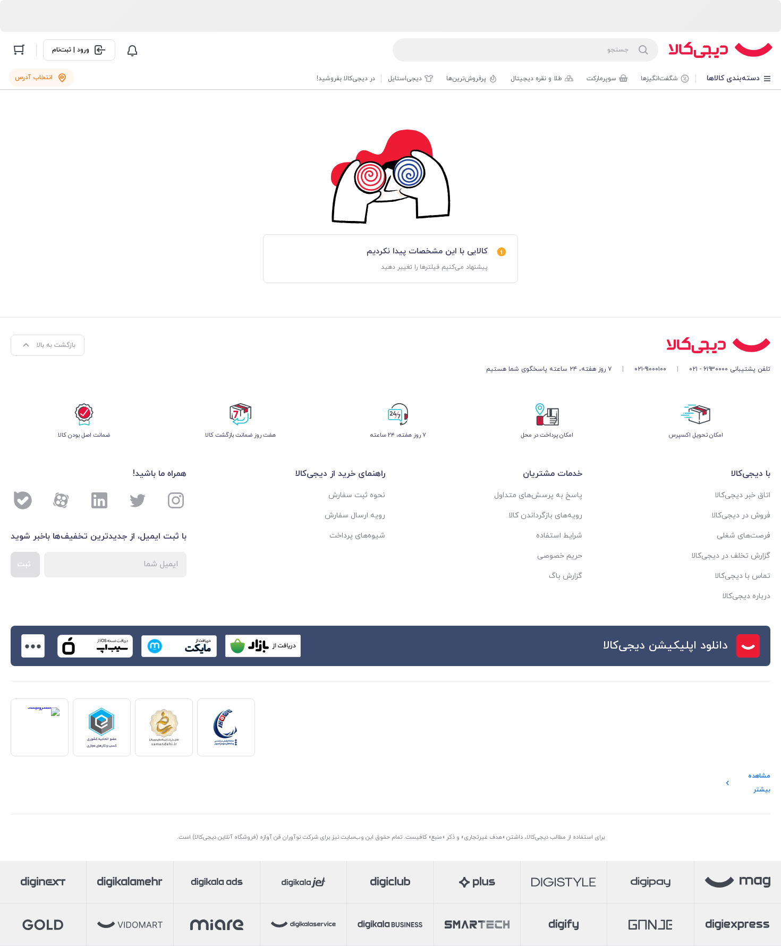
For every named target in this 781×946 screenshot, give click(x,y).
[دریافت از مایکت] (179, 646)
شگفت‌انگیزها (659, 78)
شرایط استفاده (559, 536)
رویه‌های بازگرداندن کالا (545, 515)
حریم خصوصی (559, 556)
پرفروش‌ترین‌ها (466, 78)
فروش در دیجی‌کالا (740, 515)
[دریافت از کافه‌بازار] (263, 646)
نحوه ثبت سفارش (356, 495)
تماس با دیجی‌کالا (742, 576)
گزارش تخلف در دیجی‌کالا (730, 556)
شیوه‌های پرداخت (357, 536)
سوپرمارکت (601, 78)
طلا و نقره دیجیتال (536, 78)
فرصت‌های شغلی (743, 536)
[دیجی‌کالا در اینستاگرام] (175, 500)
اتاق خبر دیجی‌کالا (742, 495)
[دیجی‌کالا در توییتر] (137, 500)
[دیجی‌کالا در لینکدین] (99, 500)
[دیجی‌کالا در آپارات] (61, 500)
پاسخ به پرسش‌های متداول (538, 495)
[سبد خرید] (19, 50)
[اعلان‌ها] (132, 50)
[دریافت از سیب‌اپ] (95, 646)
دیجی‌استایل (405, 78)
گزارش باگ (565, 576)
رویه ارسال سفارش (355, 515)
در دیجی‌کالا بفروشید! (346, 78)
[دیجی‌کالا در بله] (22, 500)
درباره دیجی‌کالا (746, 596)
